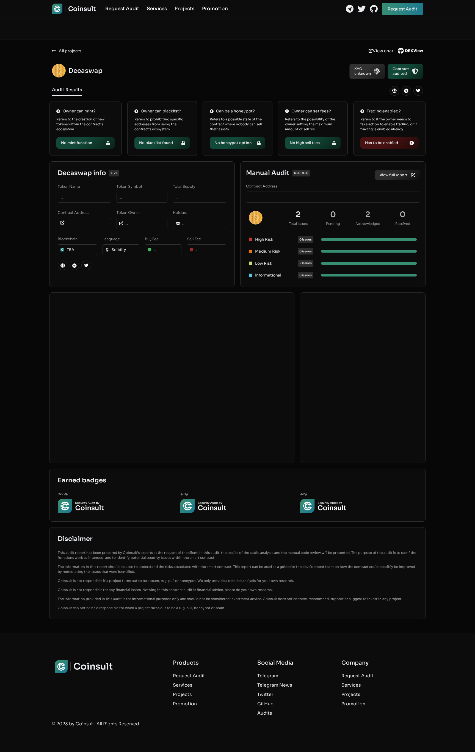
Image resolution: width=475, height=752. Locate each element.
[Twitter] (362, 9)
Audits (264, 713)
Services (157, 9)
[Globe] (394, 91)
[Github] (374, 9)
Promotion (215, 9)
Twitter (265, 694)
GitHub (265, 704)
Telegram (267, 676)
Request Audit (122, 9)
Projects (184, 9)
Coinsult (82, 9)
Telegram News (274, 685)
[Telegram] (350, 9)
